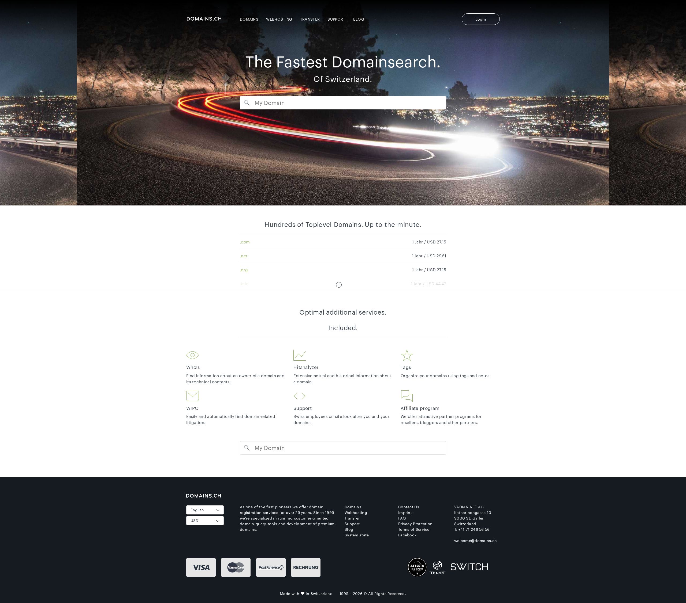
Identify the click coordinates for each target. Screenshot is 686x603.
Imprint (405, 512)
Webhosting (279, 19)
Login (480, 19)
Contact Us (408, 507)
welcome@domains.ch (475, 540)
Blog (358, 19)
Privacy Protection (415, 523)
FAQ (402, 518)
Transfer (310, 19)
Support (336, 19)
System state (357, 535)
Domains (249, 19)
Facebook (407, 535)
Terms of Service (414, 529)
